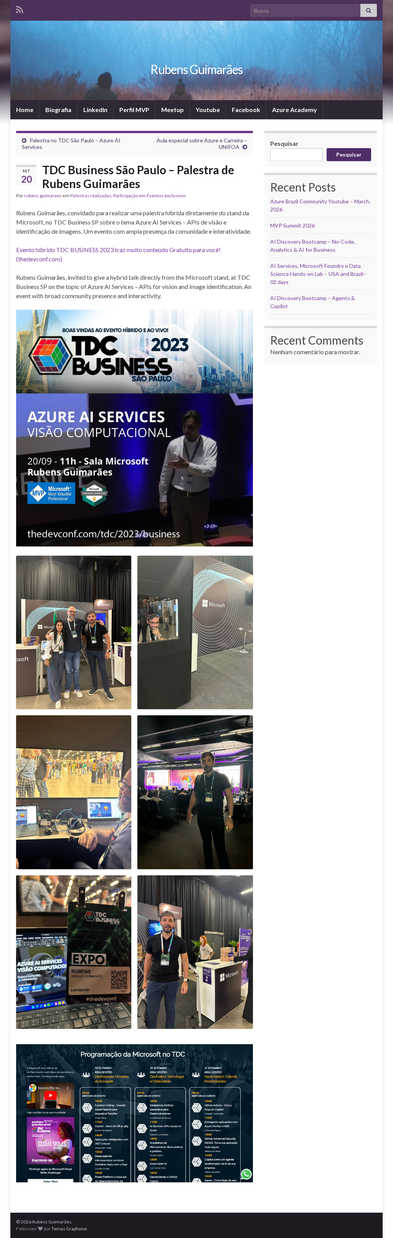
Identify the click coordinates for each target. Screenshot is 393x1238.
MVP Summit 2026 (292, 225)
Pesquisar (284, 143)
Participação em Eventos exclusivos (149, 195)
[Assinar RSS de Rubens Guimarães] (19, 8)
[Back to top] (375, 1220)
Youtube (208, 109)
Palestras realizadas (90, 195)
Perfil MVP (134, 109)
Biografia (58, 109)
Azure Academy (294, 109)
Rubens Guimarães (196, 69)
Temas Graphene (69, 1228)
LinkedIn (95, 109)
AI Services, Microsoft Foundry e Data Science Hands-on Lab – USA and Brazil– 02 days (318, 273)
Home (24, 109)
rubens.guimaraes (43, 195)
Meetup (172, 109)
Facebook (246, 109)
